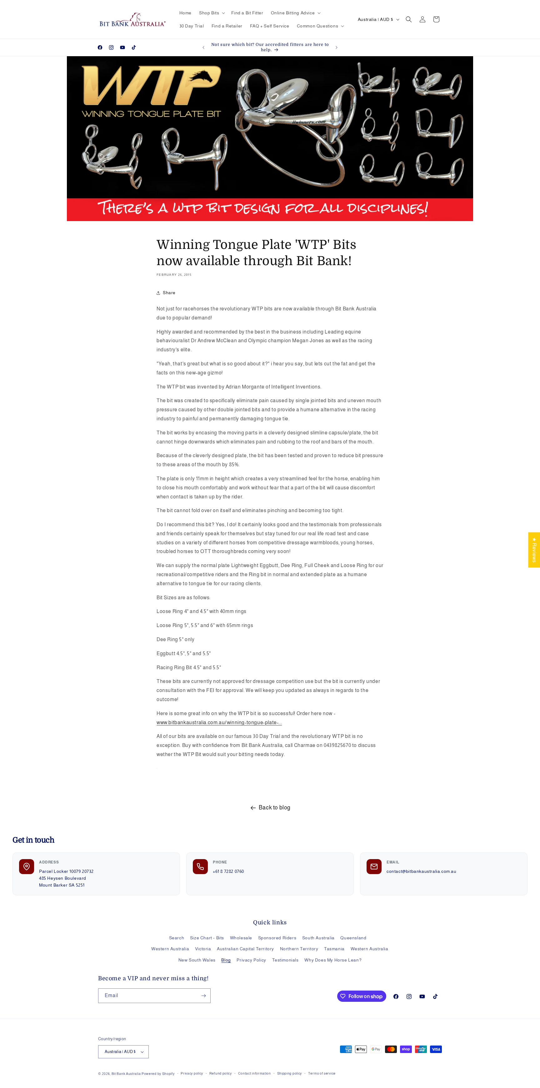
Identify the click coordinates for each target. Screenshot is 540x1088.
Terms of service (322, 1073)
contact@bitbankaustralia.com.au (422, 871)
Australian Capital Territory (245, 948)
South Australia (318, 937)
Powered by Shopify (158, 1074)
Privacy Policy (251, 959)
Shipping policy (289, 1073)
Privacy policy (192, 1073)
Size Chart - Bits (207, 937)
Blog (226, 959)
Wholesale (241, 937)
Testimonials (285, 959)
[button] (211, 12)
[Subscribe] (203, 995)
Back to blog (275, 807)
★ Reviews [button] (534, 549)
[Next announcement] (336, 47)
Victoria (203, 948)
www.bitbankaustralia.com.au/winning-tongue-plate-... (219, 722)
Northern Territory (299, 948)
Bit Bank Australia (126, 1074)
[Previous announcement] (203, 47)
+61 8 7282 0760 (228, 871)
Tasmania (334, 948)
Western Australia (170, 948)
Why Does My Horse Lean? (333, 959)
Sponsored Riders (277, 937)
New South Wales (197, 959)
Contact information (254, 1073)
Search (176, 937)
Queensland (353, 937)
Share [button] (169, 292)
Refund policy (220, 1073)
